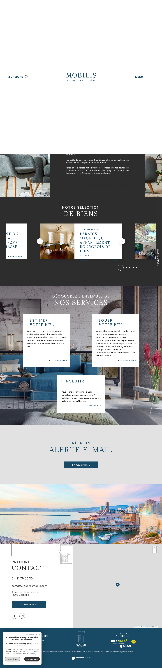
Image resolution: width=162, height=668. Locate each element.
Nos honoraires (76, 652)
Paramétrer (12, 659)
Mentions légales (97, 652)
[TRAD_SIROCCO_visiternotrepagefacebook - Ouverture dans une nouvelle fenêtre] (15, 616)
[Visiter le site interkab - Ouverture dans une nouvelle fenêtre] (119, 641)
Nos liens (113, 652)
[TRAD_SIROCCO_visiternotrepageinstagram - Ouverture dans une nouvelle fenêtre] (22, 616)
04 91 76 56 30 (22, 578)
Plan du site (87, 652)
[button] (40, 241)
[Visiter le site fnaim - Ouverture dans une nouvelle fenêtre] (133, 642)
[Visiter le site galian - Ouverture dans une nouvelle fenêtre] (126, 646)
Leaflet (136, 627)
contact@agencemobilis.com (29, 586)
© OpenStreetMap (144, 627)
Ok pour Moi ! (32, 659)
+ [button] (154, 547)
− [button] (154, 551)
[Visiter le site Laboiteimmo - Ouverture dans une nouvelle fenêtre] (81, 660)
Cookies (130, 652)
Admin (107, 652)
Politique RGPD (122, 652)
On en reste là (31, 634)
